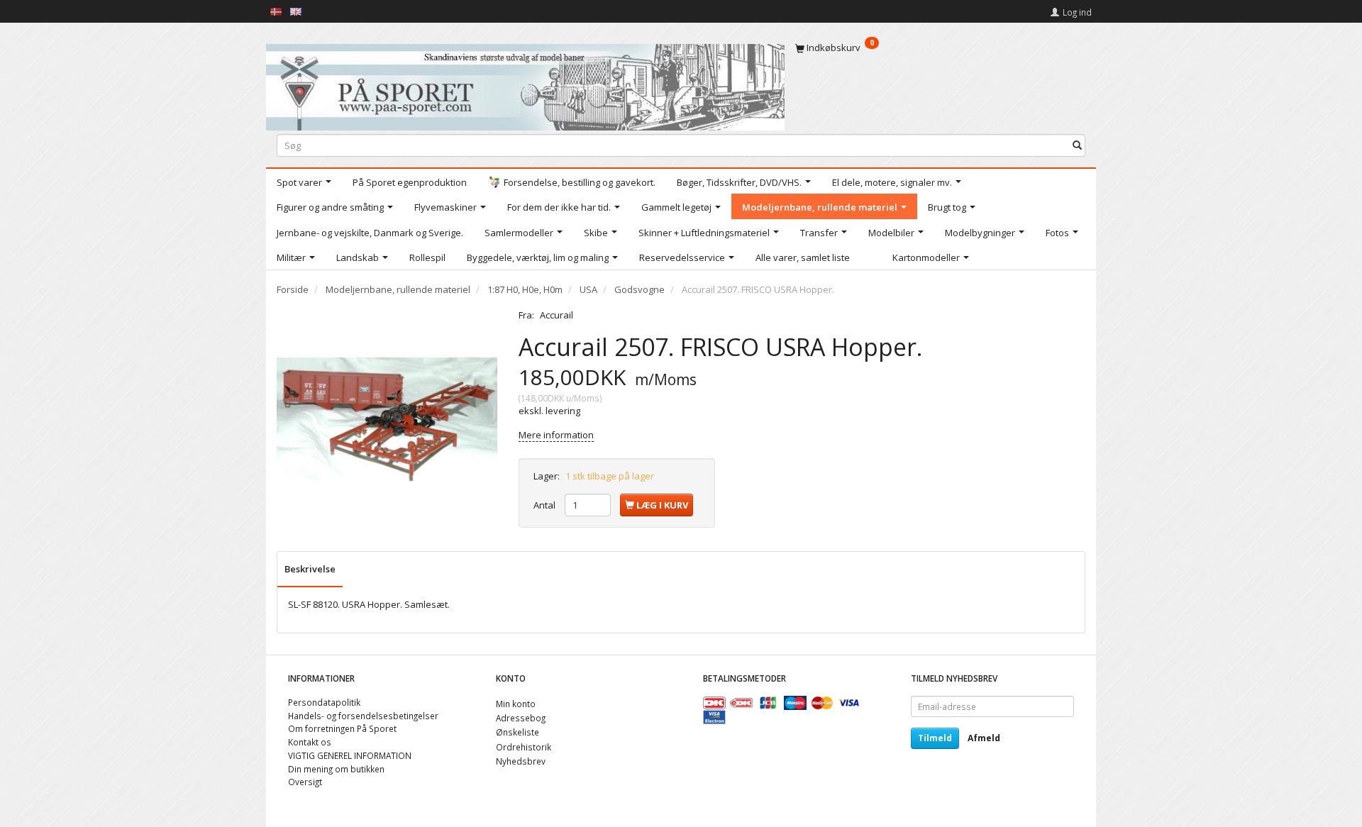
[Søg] (1077, 145)
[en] (296, 10)
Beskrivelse (310, 568)
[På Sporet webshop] (525, 84)
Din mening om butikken (336, 769)
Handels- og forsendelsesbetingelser (363, 715)
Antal (545, 505)
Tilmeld (935, 738)
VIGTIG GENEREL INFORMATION (349, 755)
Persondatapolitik (324, 702)
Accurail (556, 315)
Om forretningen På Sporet (342, 728)
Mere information (556, 434)
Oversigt (305, 781)
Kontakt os (309, 742)
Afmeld (984, 738)
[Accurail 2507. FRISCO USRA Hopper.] (387, 419)
